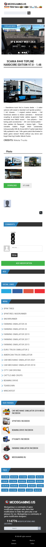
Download (12, 185)
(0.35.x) (5, 486)
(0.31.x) (40, 477)
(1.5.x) (21, 490)
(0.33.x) (23, 486)
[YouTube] (40, 291)
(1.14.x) (5, 477)
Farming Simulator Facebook (25, 448)
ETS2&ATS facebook (20, 439)
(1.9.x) (40, 486)
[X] (40, 212)
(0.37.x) (38, 490)
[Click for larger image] (13, 162)
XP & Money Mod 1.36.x (23, 41)
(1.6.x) (4, 481)
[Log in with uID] (13, 235)
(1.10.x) (13, 481)
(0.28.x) (14, 486)
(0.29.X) (40, 481)
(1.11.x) (13, 490)
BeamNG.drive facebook (22, 430)
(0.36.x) (22, 481)
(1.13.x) (23, 477)
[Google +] (28, 291)
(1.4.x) (31, 477)
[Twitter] (6, 291)
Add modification (24, 263)
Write (14, 255)
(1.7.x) (4, 490)
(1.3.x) (29, 490)
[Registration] (39, 13)
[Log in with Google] (13, 242)
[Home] (23, 7)
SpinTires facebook (21, 421)
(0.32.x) (14, 477)
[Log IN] (33, 13)
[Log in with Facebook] (13, 239)
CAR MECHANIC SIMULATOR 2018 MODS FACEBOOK (28, 412)
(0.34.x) (31, 481)
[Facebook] (17, 291)
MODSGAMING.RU (19, 457)
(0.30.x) (32, 486)
